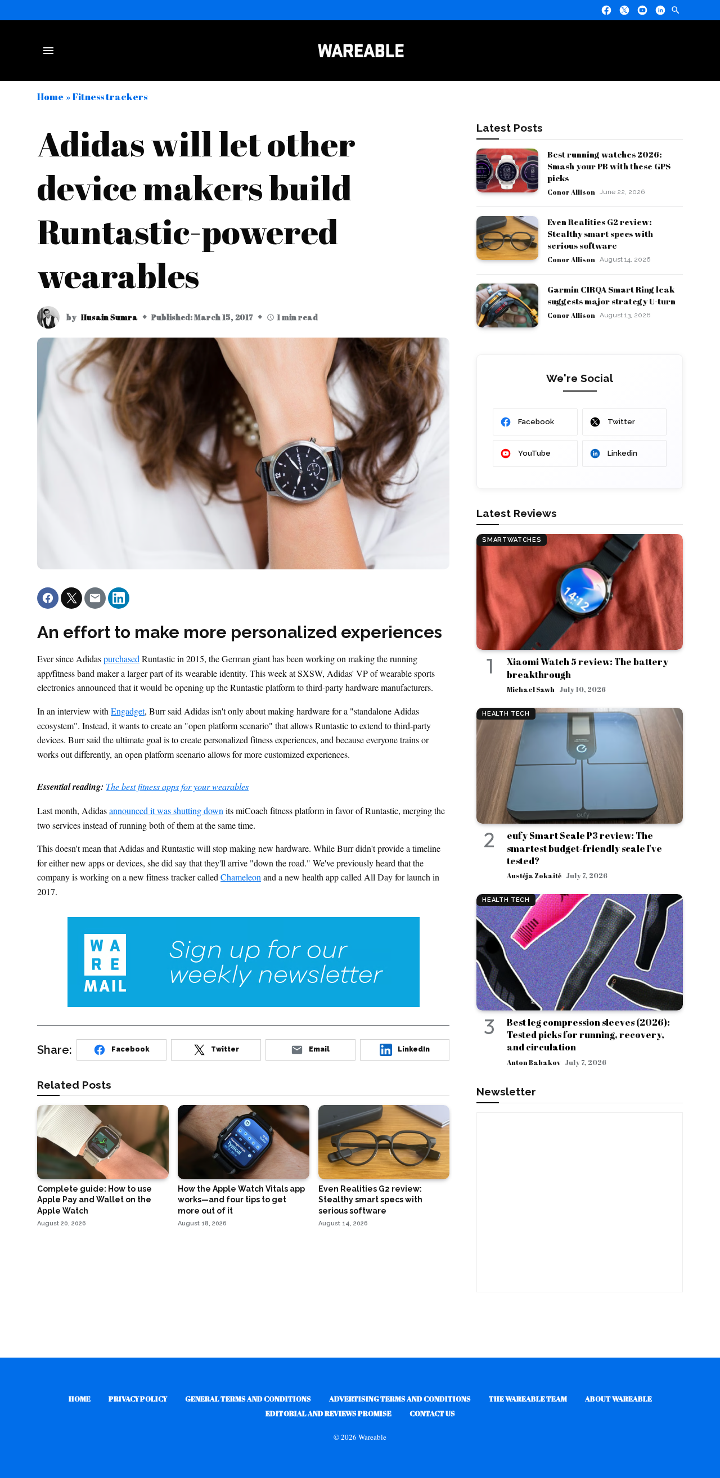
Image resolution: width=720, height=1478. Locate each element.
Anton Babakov (533, 1062)
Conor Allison (571, 191)
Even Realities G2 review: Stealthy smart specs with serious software (600, 233)
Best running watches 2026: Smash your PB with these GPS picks (608, 166)
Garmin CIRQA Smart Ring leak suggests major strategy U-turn (611, 295)
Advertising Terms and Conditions (400, 1399)
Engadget (128, 711)
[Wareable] (360, 50)
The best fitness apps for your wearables (177, 786)
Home (50, 96)
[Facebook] (606, 10)
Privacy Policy (138, 1399)
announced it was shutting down (166, 810)
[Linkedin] (660, 10)
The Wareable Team (528, 1399)
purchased (122, 658)
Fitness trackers (110, 96)
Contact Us (432, 1413)
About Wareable (618, 1399)
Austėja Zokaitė (534, 875)
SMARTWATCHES (511, 539)
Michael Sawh (531, 689)
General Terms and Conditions (248, 1399)
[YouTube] (642, 10)
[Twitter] (624, 10)
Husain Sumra (109, 317)
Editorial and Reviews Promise (329, 1413)
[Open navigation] (50, 50)
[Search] (675, 10)
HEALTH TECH (505, 713)
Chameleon (240, 877)
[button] (47, 598)
